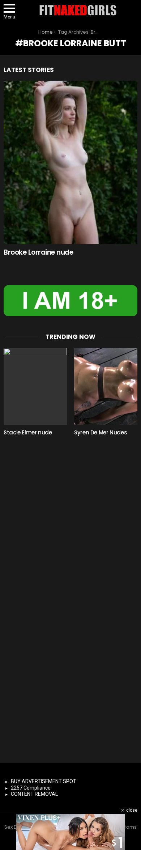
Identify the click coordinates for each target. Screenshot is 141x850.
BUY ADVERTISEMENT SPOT (43, 781)
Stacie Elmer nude (28, 432)
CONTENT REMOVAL (34, 794)
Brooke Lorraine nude (38, 252)
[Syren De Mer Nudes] (105, 386)
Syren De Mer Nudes (100, 432)
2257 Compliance (31, 788)
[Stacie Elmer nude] (35, 386)
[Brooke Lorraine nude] (70, 162)
